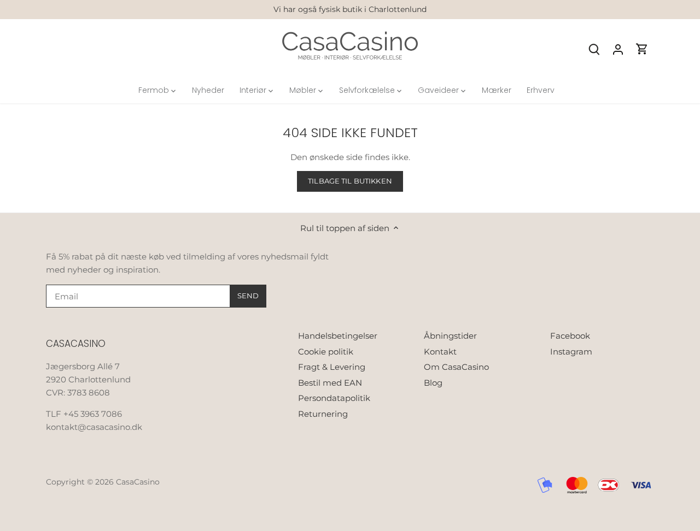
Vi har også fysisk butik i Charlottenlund (350, 9)
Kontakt (440, 351)
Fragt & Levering (331, 367)
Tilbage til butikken (350, 181)
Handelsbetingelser (337, 336)
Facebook (570, 336)
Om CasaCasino (456, 367)
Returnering (323, 414)
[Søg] (594, 49)
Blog (433, 382)
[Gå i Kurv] (642, 49)
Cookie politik (325, 351)
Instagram (571, 351)
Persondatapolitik (334, 398)
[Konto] (618, 49)
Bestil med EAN (330, 382)
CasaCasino (138, 481)
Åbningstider (450, 336)
